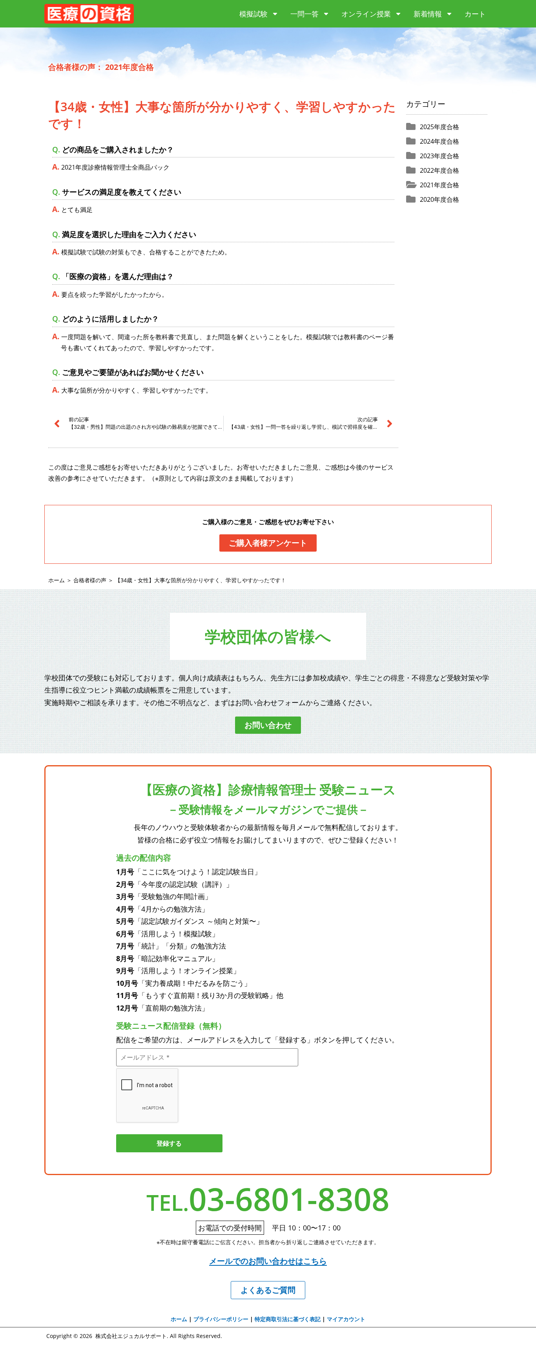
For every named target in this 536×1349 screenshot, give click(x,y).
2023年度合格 (439, 156)
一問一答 (304, 13)
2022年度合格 (439, 170)
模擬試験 (253, 13)
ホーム (56, 580)
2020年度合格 (439, 199)
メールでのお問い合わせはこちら (268, 1261)
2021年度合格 (439, 185)
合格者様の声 (89, 580)
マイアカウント (346, 1319)
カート (475, 13)
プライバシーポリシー (220, 1319)
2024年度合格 (439, 141)
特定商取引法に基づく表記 (288, 1319)
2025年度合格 (439, 127)
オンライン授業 (366, 13)
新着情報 (428, 13)
